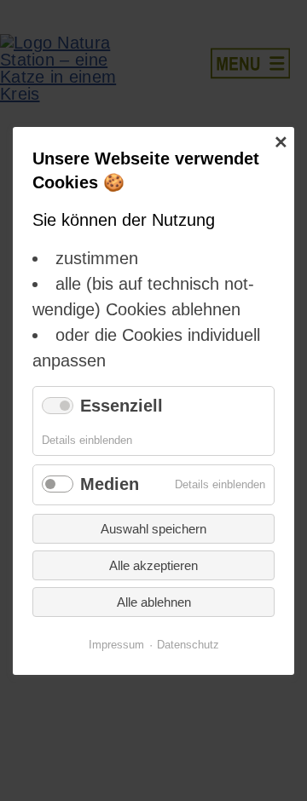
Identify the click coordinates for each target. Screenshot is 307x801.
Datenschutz (188, 643)
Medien (109, 484)
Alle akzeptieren (153, 564)
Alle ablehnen (154, 601)
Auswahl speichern (153, 528)
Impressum (116, 643)
